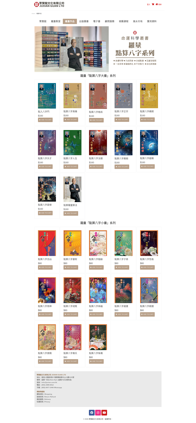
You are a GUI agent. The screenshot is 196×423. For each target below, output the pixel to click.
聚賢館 (43, 21)
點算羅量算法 (70, 205)
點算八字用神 (45, 306)
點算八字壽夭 (70, 353)
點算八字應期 (121, 158)
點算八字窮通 (147, 306)
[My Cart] (152, 4)
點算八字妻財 (70, 259)
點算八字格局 (96, 112)
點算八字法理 (96, 158)
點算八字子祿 (121, 259)
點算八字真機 (70, 111)
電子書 (96, 21)
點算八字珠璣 (96, 353)
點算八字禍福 (96, 306)
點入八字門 (43, 111)
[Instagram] (98, 412)
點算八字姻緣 (96, 259)
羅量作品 (70, 21)
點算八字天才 (45, 158)
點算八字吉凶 (45, 259)
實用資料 (152, 21)
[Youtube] (104, 412)
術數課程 (124, 21)
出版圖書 (84, 21)
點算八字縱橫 (147, 158)
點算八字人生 (70, 158)
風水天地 (138, 21)
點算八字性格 (147, 259)
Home (33, 13)
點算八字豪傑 (45, 205)
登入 (148, 4)
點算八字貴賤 (45, 353)
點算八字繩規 (147, 111)
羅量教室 (56, 21)
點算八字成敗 (70, 306)
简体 (160, 4)
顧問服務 (109, 21)
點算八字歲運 (121, 306)
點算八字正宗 (121, 111)
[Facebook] (92, 412)
